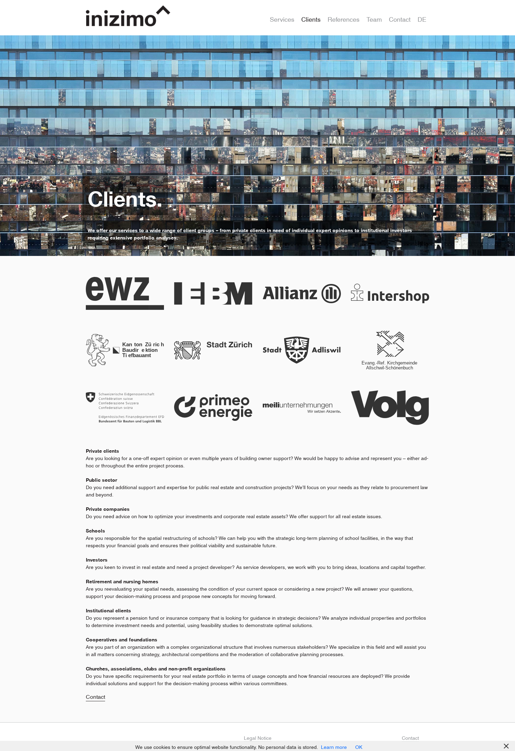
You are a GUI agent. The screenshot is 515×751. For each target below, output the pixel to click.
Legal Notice (258, 736)
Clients (311, 17)
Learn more (334, 746)
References (343, 17)
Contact (400, 17)
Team (374, 17)
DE (422, 17)
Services (282, 17)
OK (358, 746)
